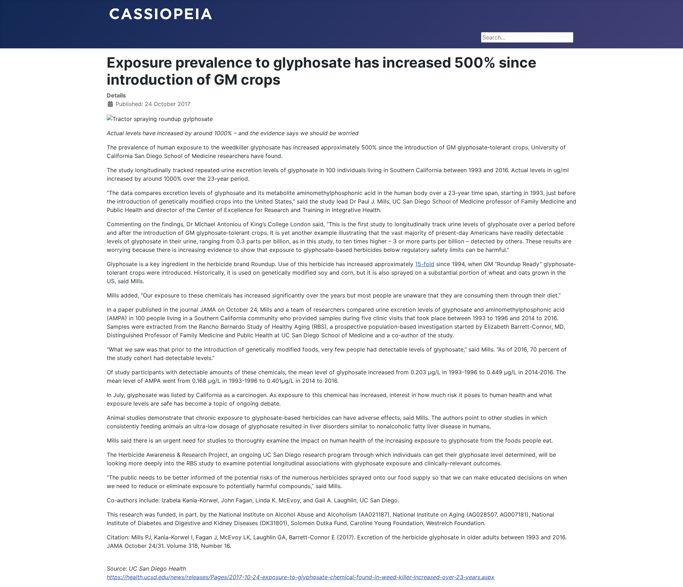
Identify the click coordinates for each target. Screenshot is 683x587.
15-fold (424, 264)
